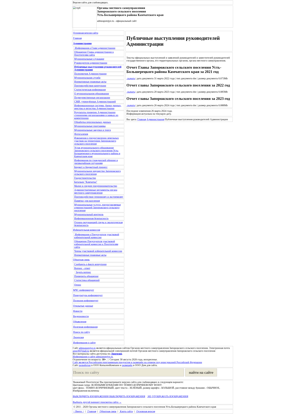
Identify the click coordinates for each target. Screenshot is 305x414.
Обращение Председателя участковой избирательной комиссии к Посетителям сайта (96, 244)
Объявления (79, 321)
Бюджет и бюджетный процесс (91, 167)
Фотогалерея (81, 134)
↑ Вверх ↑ (78, 411)
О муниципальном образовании (91, 93)
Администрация (155, 119)
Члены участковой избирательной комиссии (98, 251)
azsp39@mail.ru (81, 351)
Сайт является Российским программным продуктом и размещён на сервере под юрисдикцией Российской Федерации (137, 362)
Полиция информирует (85, 300)
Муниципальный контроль (88, 214)
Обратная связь (81, 259)
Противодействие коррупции (90, 85)
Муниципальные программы (90, 126)
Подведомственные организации (92, 97)
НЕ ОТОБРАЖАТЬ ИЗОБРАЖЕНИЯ (167, 396)
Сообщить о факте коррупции (90, 264)
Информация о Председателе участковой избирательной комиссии (96, 236)
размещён (127, 365)
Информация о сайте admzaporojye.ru (93, 356)
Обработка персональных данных (92, 122)
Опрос (77, 284)
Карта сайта (126, 411)
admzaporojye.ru (87, 348)
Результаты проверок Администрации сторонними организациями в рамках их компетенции (96, 115)
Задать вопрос (83, 272)
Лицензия (78, 337)
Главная (77, 38)
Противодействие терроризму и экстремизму (98, 196)
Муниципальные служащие (89, 58)
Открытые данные (83, 305)
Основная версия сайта (85, 33)
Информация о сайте (84, 342)
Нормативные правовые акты (90, 81)
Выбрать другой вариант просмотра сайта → (97, 402)
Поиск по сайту (81, 332)
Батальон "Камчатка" (85, 182)
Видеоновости (81, 316)
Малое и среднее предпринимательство (95, 186)
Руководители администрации (90, 62)
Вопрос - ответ (82, 268)
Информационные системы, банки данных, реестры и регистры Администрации (97, 107)
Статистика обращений (87, 280)
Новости (77, 311)
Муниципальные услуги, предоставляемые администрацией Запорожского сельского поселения (97, 207)
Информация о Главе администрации (94, 48)
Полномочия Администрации (90, 73)
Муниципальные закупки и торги (92, 130)
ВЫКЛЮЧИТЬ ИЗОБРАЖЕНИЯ (91, 396)
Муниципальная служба (87, 77)
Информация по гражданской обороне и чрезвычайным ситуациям (96, 161)
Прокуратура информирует (88, 295)
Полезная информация (85, 326)
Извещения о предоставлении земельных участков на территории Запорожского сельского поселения (96, 141)
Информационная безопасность (91, 218)
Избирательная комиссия (86, 229)
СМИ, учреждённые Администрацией (95, 101)
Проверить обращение (86, 276)
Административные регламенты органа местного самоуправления (95, 191)
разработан (85, 365)
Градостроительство (85, 178)
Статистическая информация (90, 89)
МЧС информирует (83, 290)
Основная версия (145, 411)
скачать (130, 78)
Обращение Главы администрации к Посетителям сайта (94, 53)
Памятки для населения (87, 200)
